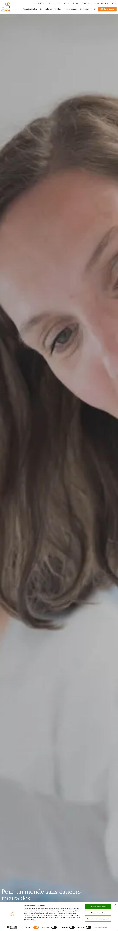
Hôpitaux (50, 3)
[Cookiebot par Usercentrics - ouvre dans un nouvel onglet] (12, 927)
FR (113, 3)
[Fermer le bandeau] (115, 904)
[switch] (54, 927)
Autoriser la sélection (98, 913)
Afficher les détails (101, 927)
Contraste (99, 3)
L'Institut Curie (40, 3)
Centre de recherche (63, 3)
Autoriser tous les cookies (98, 907)
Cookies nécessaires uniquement (98, 919)
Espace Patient (86, 3)
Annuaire (75, 3)
